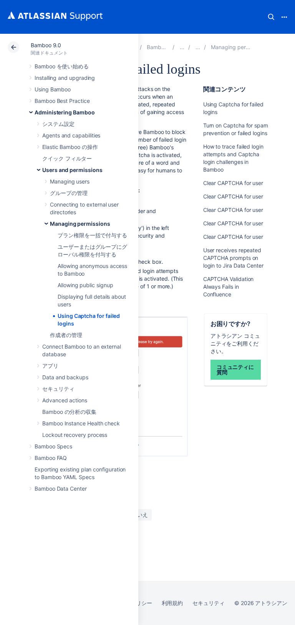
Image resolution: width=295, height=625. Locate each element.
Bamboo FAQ (51, 458)
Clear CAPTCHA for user (233, 183)
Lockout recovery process (74, 435)
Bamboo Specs (53, 446)
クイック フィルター (67, 158)
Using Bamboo (53, 89)
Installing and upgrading (65, 77)
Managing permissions (80, 223)
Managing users (69, 181)
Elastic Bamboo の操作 (70, 147)
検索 (271, 17)
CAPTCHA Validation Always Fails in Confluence (228, 287)
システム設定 (58, 124)
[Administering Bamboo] (182, 47)
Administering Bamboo (65, 112)
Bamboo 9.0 (46, 45)
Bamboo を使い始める (62, 66)
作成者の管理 (66, 335)
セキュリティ (58, 388)
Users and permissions (72, 170)
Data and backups (65, 377)
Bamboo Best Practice (62, 101)
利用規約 (172, 603)
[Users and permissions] (198, 47)
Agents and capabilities (71, 135)
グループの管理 (69, 193)
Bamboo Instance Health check (81, 423)
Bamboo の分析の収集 (69, 411)
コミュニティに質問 (235, 369)
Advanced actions (64, 400)
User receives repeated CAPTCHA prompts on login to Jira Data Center (233, 258)
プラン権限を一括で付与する (92, 235)
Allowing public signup (85, 285)
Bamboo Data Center (61, 488)
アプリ (50, 365)
